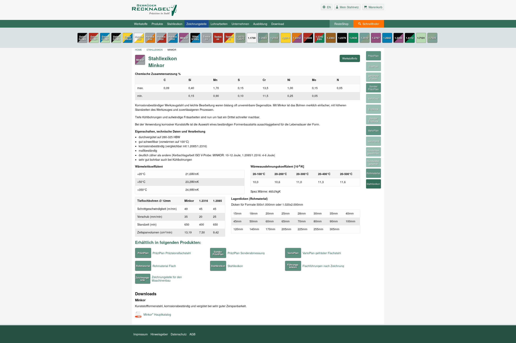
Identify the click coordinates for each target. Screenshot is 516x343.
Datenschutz (179, 334)
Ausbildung (260, 24)
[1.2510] (365, 38)
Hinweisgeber (159, 334)
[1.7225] (432, 38)
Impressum (140, 334)
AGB (192, 334)
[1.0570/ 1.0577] (240, 38)
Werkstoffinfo (349, 58)
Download (277, 24)
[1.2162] (274, 38)
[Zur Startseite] (174, 10)
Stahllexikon (174, 24)
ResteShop (341, 24)
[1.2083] (263, 38)
